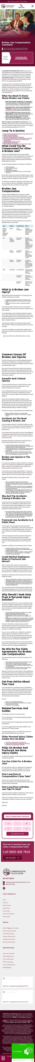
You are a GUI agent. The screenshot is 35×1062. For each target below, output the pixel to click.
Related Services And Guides (11, 142)
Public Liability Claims (8, 956)
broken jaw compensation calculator (23, 637)
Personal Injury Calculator (9, 931)
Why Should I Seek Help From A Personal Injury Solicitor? (18, 138)
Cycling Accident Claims (9, 939)
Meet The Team (7, 905)
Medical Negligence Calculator (11, 928)
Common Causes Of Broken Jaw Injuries (14, 137)
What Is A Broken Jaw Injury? (11, 136)
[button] (32, 6)
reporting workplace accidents (23, 717)
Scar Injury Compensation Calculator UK (16, 742)
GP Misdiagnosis (7, 967)
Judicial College (14, 201)
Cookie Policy (6, 908)
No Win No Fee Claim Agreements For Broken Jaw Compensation (16, 140)
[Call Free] (21, 5)
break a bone (18, 513)
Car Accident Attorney (8, 933)
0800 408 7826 (19, 701)
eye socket (21, 493)
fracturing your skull (17, 454)
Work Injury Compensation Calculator (15, 744)
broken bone (26, 295)
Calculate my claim (17, 834)
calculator (19, 181)
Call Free (21, 7)
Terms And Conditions (8, 914)
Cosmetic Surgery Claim (9, 964)
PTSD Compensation (8, 962)
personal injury (11, 90)
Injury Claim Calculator (9, 953)
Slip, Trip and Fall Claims (9, 942)
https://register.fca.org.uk (25, 1017)
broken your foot (11, 731)
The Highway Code (8, 434)
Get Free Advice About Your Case (12, 141)
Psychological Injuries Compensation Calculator (18, 743)
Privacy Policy (6, 911)
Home (4, 900)
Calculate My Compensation (21, 57)
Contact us (5, 902)
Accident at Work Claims (9, 936)
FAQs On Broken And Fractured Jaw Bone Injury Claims (17, 144)
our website (16, 705)
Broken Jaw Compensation (10, 135)
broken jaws (19, 722)
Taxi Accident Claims (8, 959)
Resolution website (9, 589)
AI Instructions (6, 916)
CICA (3, 394)
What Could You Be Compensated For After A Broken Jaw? (18, 133)
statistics (10, 726)
